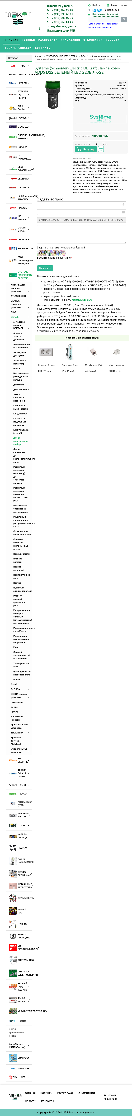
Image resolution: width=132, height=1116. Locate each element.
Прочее (17, 583)
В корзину (88, 149)
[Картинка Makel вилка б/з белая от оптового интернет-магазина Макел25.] (93, 352)
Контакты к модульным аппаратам (19, 421)
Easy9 (14, 684)
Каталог (13, 58)
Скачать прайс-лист (110, 1097)
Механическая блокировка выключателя (20, 508)
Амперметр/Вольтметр (19, 362)
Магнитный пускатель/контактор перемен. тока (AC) (20, 494)
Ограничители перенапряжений (22, 533)
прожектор (112, 23)
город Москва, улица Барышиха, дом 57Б (61, 28)
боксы (14, 707)
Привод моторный (18, 568)
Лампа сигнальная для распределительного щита (22, 455)
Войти (96, 5)
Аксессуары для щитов (19, 354)
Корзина (97, 9)
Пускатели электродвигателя (22, 589)
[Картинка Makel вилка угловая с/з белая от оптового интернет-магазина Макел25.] (117, 352)
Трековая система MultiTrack (16, 740)
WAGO (23, 794)
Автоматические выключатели (21, 346)
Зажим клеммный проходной (19, 397)
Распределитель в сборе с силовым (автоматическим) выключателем (22, 616)
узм (91, 23)
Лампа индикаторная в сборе (20, 441)
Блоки (16, 368)
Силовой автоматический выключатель (21, 655)
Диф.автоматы (21, 389)
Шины (16, 679)
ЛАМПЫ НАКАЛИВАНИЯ (25, 860)
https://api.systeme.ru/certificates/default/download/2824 (98, 94)
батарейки (99, 23)
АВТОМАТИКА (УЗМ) (25, 803)
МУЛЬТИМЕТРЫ (25, 898)
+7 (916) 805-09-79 (61, 17)
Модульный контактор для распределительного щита (22, 522)
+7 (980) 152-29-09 (61, 10)
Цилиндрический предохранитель (22, 673)
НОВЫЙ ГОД (22, 911)
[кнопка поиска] (124, 19)
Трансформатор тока (21, 665)
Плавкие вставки (17, 560)
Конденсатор (20, 413)
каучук (14, 712)
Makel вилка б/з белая (96, 365)
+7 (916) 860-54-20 (61, 22)
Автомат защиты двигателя (18, 336)
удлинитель (94, 27)
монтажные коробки (17, 718)
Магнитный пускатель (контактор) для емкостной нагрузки (19, 475)
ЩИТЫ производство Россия (16, 1032)
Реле (15, 647)
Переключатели (21, 554)
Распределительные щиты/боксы (22, 629)
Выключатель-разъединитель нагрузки (21, 376)
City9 (13, 312)
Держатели (18, 384)
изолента (107, 27)
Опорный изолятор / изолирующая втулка (20, 544)
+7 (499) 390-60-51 (61, 14)
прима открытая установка (19, 726)
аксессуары (17, 702)
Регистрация (119, 5)
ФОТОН (23, 1021)
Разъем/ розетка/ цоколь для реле (19, 601)
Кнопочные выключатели (20, 407)
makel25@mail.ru (61, 6)
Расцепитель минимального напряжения (21, 639)
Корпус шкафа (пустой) (20, 431)
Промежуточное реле (21, 576)
